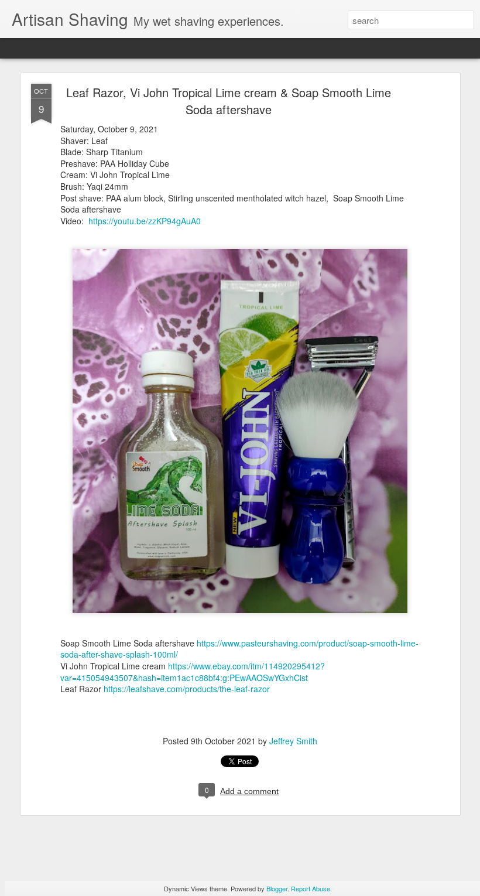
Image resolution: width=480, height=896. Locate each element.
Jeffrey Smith (293, 741)
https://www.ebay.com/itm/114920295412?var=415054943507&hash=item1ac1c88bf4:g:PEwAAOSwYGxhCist (192, 671)
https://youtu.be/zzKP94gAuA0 (144, 221)
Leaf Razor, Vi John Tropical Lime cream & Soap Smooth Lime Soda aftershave (228, 101)
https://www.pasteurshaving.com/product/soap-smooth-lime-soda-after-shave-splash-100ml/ (239, 649)
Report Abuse (310, 888)
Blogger (276, 888)
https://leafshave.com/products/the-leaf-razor (187, 689)
